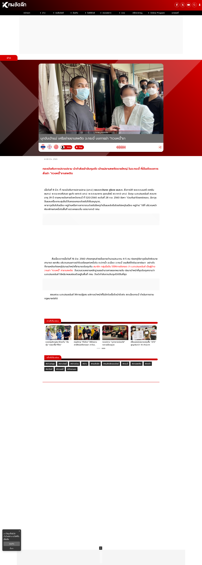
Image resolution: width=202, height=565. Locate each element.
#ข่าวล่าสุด (50, 363)
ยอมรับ (11, 544)
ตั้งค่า (12, 548)
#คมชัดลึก (95, 363)
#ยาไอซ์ (49, 369)
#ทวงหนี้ (59, 369)
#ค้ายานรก (71, 369)
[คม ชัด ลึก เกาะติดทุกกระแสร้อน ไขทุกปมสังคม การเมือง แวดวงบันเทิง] (101, 5)
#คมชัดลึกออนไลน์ (111, 363)
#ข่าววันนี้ (62, 363)
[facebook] (177, 5)
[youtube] (188, 5)
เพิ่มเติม (6, 539)
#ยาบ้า (148, 363)
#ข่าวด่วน (74, 363)
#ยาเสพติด (136, 363)
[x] (182, 5)
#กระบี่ (125, 363)
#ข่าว (84, 363)
